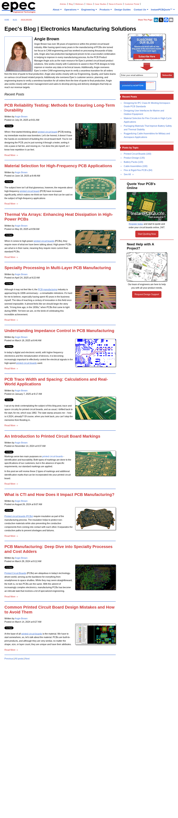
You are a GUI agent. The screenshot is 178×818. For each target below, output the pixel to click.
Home (6, 19)
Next (27, 658)
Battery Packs (133, 162)
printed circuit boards (44, 241)
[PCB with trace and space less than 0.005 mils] (95, 408)
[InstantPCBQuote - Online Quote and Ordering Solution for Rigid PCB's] (147, 206)
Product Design (134, 158)
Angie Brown (26, 19)
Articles (63, 4)
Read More (10, 155)
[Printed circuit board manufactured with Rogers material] (95, 188)
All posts (19, 658)
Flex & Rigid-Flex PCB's (138, 170)
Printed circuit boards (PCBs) (18, 516)
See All (127, 174)
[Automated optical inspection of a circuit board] (95, 136)
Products (105, 9)
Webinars (79, 4)
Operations (70, 9)
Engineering (88, 9)
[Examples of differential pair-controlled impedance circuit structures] (95, 353)
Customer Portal (132, 4)
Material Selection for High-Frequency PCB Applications (58, 166)
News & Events (115, 4)
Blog (71, 4)
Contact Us (140, 9)
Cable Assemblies (135, 166)
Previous (8, 658)
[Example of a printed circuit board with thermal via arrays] (95, 241)
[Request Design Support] (147, 267)
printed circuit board (47, 132)
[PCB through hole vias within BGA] (95, 577)
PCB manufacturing (47, 289)
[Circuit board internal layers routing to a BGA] (95, 297)
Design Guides (122, 9)
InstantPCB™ (161, 9)
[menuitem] (57, 9)
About (56, 9)
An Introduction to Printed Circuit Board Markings (52, 436)
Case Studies (100, 4)
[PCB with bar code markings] (95, 463)
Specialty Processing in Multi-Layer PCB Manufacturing (57, 268)
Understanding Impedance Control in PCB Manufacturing (59, 330)
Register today (136, 224)
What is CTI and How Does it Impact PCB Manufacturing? (59, 494)
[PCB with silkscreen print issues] (95, 634)
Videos (89, 4)
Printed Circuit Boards (15, 573)
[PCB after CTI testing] (95, 518)
